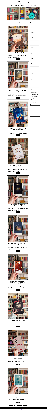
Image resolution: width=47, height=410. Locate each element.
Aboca (31, 26)
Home (12, 5)
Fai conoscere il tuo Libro (16, 5)
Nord (30, 69)
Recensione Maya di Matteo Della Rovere (18, 52)
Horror (31, 53)
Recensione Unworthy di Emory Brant (18, 320)
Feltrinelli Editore (32, 47)
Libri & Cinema (31, 58)
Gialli (30, 48)
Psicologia (31, 74)
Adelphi (31, 27)
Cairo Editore (31, 37)
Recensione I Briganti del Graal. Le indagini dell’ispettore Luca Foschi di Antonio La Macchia (34, 99)
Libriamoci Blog (23, 2)
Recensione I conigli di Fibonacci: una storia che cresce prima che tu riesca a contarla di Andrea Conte (18, 90)
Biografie (31, 33)
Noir (30, 68)
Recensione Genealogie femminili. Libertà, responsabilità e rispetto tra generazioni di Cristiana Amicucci (18, 282)
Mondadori (31, 63)
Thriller (31, 85)
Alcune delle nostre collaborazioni (25, 5)
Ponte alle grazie (32, 73)
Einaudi (31, 42)
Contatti (35, 5)
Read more (18, 326)
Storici (31, 84)
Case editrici (31, 38)
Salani (31, 79)
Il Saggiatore (31, 54)
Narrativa (31, 64)
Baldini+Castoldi (32, 32)
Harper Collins (31, 52)
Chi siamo (31, 5)
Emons (31, 43)
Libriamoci (21, 207)
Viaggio (31, 89)
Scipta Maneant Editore (32, 80)
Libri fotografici (31, 59)
